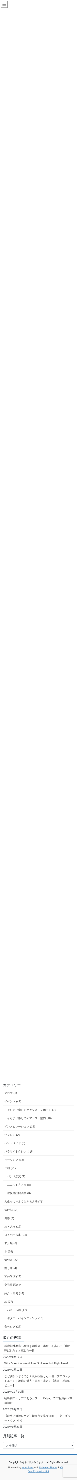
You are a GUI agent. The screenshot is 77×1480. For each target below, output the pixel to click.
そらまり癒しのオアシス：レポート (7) (31, 1109)
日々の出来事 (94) (15, 1234)
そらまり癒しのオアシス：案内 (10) (29, 1118)
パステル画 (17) (17, 1309)
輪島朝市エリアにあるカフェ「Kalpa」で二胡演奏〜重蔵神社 (38, 1400)
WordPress (28, 1467)
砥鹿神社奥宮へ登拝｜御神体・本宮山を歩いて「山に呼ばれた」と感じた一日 (37, 1348)
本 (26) (8, 1251)
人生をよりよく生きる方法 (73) (23, 1201)
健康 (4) (9, 1218)
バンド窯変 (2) (16, 1176)
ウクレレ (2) (12, 1134)
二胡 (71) (10, 1168)
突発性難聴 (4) (13, 1284)
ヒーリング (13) (14, 1159)
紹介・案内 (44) (14, 1293)
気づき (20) (11, 1259)
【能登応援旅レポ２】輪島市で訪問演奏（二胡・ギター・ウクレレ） (37, 1418)
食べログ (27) (12, 1326)
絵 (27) (8, 1301)
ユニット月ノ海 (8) (19, 1184)
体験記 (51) (11, 1209)
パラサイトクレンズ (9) (19, 1151)
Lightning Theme (48, 1467)
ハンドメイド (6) (14, 1143)
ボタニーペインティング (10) (25, 1318)
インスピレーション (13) (19, 1126)
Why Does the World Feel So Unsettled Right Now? (36, 1363)
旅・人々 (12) (12, 1226)
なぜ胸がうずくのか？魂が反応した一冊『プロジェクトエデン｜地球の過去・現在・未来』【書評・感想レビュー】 (37, 1381)
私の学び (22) (12, 1276)
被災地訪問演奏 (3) (19, 1193)
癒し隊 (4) (10, 1268)
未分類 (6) (10, 1243)
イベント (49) (12, 1101)
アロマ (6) (10, 1093)
